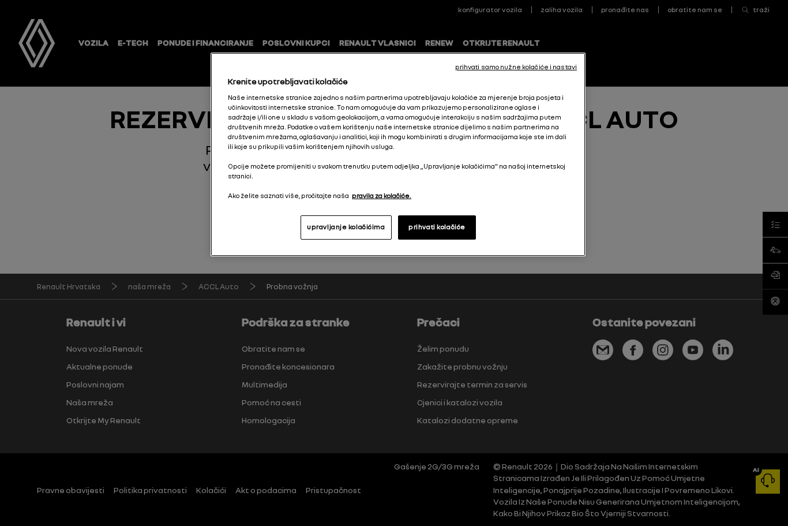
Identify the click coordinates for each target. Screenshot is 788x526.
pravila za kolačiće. (381, 196)
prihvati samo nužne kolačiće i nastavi (516, 67)
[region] (398, 154)
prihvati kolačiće (437, 227)
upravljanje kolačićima (346, 227)
